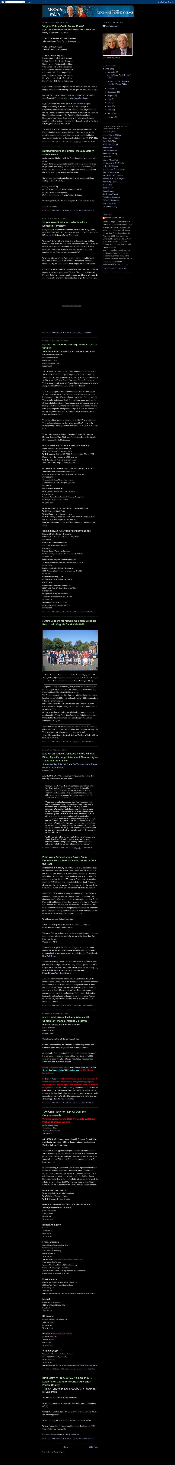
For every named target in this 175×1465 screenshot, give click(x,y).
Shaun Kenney (108, 191)
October (111, 88)
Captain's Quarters (110, 150)
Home (65, 1447)
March (110, 113)
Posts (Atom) (58, 1452)
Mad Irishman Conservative (113, 169)
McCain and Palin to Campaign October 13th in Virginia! (69, 346)
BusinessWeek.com (53, 1079)
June (110, 103)
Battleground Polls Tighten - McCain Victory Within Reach (68, 153)
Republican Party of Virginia (114, 178)
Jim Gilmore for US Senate (113, 163)
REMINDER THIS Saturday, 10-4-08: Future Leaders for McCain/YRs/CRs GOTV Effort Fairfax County (67, 1381)
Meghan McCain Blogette (112, 175)
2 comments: (88, 611)
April (110, 110)
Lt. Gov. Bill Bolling (110, 166)
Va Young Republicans (111, 200)
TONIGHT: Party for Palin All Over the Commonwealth (64, 1113)
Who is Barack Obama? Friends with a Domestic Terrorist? (64, 224)
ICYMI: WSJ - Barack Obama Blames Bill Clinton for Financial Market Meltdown (65, 1019)
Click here (46, 1039)
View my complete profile (114, 268)
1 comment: (87, 332)
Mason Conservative (111, 172)
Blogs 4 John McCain (111, 138)
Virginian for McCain (114, 218)
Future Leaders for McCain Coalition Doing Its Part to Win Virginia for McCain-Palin (69, 623)
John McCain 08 (109, 132)
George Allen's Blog (110, 160)
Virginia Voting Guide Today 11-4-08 (63, 26)
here (77, 1435)
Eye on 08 (107, 157)
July (109, 99)
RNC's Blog (107, 185)
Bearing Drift (107, 147)
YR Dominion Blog (110, 207)
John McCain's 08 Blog (112, 135)
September (112, 92)
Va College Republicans (112, 197)
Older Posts (93, 1447)
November (112, 72)
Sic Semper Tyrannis (111, 194)
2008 (107, 69)
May (110, 106)
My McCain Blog (109, 141)
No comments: (88, 141)
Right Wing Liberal (110, 182)
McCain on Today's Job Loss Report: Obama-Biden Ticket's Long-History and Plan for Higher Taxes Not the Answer (70, 757)
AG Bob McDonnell (110, 144)
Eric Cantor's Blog (110, 154)
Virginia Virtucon (109, 203)
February (111, 117)
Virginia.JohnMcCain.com (52, 423)
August (111, 96)
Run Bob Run (108, 188)
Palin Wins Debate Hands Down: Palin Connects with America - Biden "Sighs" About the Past (69, 860)
